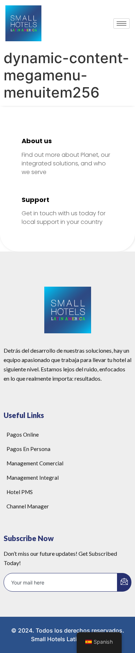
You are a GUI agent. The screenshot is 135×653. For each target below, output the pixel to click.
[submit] (124, 582)
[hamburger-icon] (121, 23)
